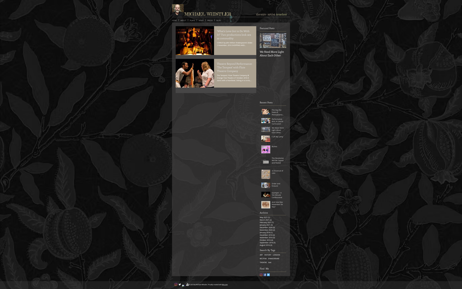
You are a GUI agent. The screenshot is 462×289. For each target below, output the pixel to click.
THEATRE (263, 262)
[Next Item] (282, 40)
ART (261, 255)
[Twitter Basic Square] (268, 274)
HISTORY (267, 255)
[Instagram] (261, 274)
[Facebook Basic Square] (264, 274)
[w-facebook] (183, 286)
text (269, 262)
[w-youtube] (187, 284)
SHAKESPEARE (273, 258)
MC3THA (263, 258)
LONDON (276, 255)
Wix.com (225, 285)
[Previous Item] (264, 40)
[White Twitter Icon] (179, 284)
